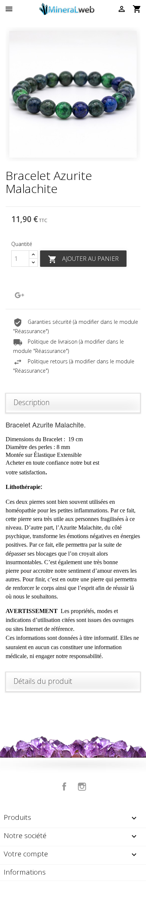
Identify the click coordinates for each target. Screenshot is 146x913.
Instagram (81, 786)
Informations (25, 872)
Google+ (19, 295)
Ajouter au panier (83, 259)
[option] (73, 94)
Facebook (64, 786)
